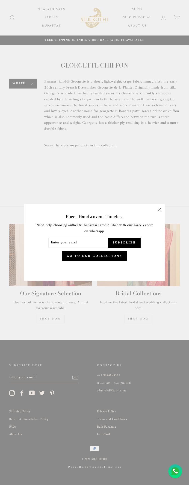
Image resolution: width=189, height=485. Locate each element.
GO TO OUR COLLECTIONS (94, 256)
